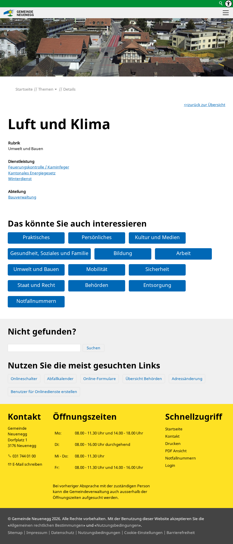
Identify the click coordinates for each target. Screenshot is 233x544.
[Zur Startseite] (19, 12)
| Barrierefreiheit (179, 532)
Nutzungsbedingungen (117, 525)
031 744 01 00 (24, 456)
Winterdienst (20, 178)
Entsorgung (157, 284)
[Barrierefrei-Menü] (228, 3)
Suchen (93, 347)
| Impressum (35, 532)
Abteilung (17, 191)
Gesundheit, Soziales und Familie (49, 253)
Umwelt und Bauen (36, 269)
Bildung (123, 253)
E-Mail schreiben (27, 464)
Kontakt (172, 436)
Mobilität (96, 269)
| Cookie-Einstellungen (141, 532)
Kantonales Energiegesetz (32, 173)
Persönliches (97, 237)
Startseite (173, 429)
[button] (225, 12)
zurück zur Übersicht (206, 104)
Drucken (173, 443)
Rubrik (14, 143)
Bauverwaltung (22, 197)
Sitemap (15, 532)
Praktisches (36, 237)
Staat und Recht (36, 284)
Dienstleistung (21, 161)
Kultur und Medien (157, 237)
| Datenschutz (60, 532)
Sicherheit (157, 269)
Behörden (96, 284)
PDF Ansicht (176, 450)
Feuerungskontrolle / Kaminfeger (38, 167)
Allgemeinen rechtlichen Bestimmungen (46, 525)
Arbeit (183, 253)
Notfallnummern (36, 300)
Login (170, 465)
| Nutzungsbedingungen (97, 532)
